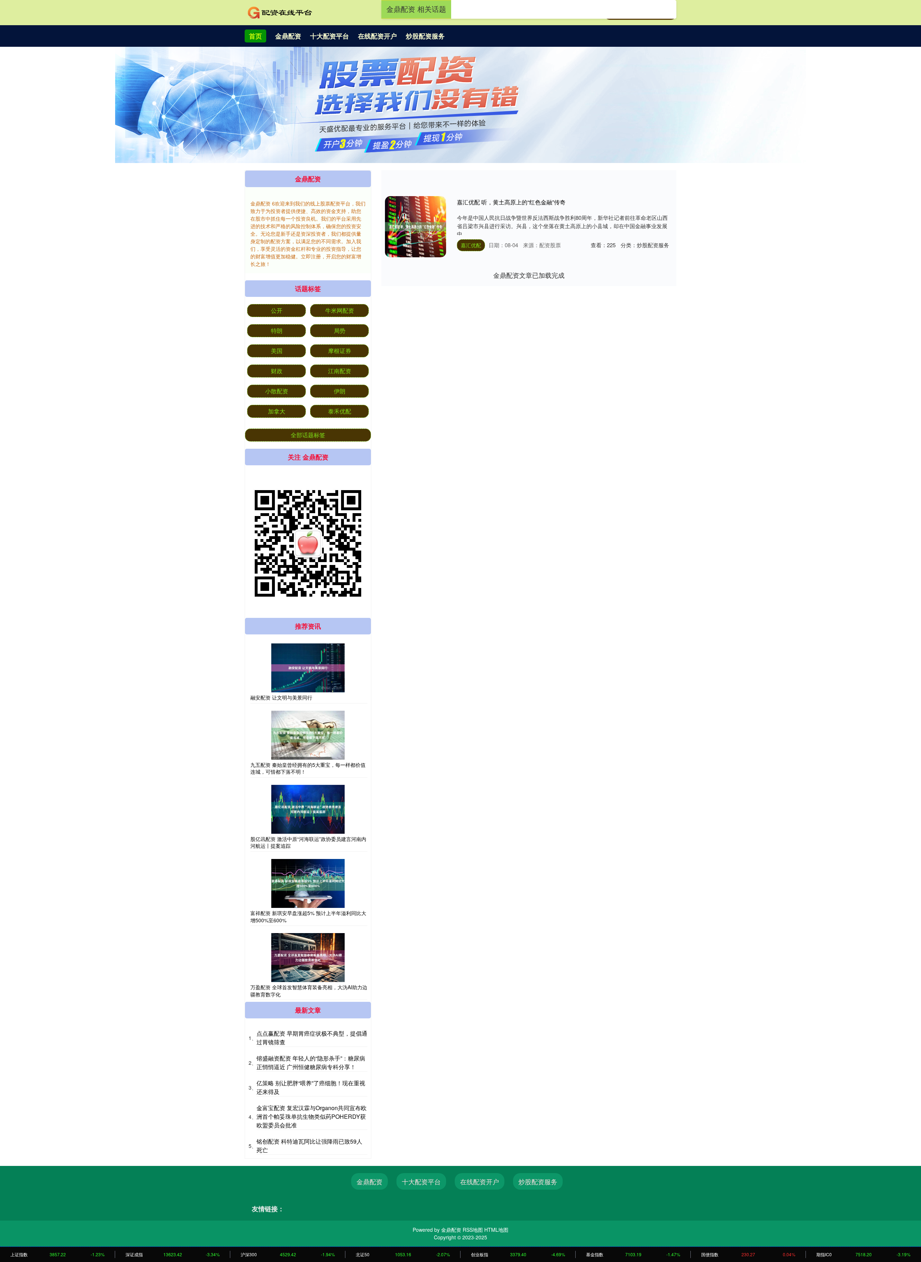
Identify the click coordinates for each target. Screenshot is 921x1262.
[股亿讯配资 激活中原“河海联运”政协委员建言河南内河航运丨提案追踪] (308, 809)
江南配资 (339, 371)
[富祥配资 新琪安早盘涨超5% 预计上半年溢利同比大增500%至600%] (308, 883)
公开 (276, 310)
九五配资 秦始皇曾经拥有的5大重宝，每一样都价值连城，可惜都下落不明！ (308, 768)
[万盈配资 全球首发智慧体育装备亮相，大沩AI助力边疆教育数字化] (308, 957)
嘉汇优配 (471, 245)
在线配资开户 (377, 36)
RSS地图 (473, 1229)
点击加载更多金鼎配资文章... (529, 275)
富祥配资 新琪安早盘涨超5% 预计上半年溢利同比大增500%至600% (308, 916)
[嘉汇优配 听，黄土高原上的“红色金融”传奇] (415, 226)
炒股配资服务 (425, 36)
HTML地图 (496, 1229)
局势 (339, 330)
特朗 (276, 330)
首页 (255, 36)
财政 (276, 371)
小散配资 (276, 391)
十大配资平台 (329, 36)
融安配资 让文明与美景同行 (281, 697)
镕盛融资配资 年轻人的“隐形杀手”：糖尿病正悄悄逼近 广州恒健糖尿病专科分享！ (311, 1062)
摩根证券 (339, 351)
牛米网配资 (339, 310)
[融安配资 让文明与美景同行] (308, 667)
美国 (276, 351)
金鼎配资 (288, 36)
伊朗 (339, 391)
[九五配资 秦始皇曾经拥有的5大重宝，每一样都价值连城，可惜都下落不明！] (308, 735)
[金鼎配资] (280, 11)
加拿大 (276, 411)
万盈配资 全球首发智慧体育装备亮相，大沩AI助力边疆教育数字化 (308, 990)
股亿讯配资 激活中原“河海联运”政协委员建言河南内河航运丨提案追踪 (308, 842)
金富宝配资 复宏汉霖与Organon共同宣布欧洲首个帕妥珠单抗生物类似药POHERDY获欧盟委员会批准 (312, 1116)
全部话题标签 (308, 435)
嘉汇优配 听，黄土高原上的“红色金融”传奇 (511, 202)
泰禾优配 (339, 411)
